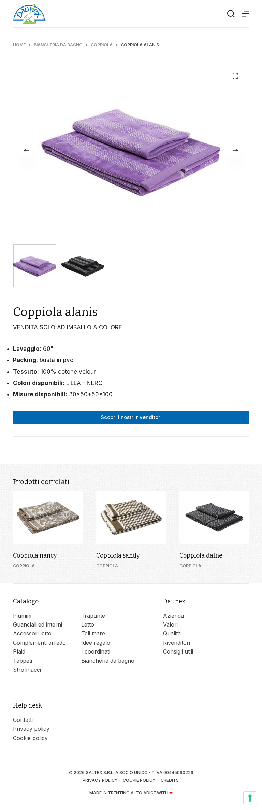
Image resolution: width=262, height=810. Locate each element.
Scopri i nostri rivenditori (131, 417)
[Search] (231, 13)
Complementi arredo (39, 642)
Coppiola (24, 565)
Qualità (172, 633)
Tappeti (22, 660)
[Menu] (245, 13)
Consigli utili (178, 651)
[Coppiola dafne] (214, 517)
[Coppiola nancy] (48, 517)
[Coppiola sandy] (131, 517)
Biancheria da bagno (107, 660)
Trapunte (93, 615)
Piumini (22, 615)
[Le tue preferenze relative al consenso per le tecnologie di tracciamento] (250, 798)
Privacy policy (31, 728)
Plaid (19, 651)
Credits (170, 780)
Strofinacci (27, 669)
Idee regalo (95, 642)
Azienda (173, 615)
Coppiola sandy (118, 555)
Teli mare (93, 633)
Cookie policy (30, 738)
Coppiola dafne (200, 555)
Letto (87, 624)
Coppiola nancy (35, 555)
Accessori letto (32, 633)
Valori (170, 624)
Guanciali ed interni (37, 624)
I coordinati (95, 651)
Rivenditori (176, 642)
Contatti (23, 719)
